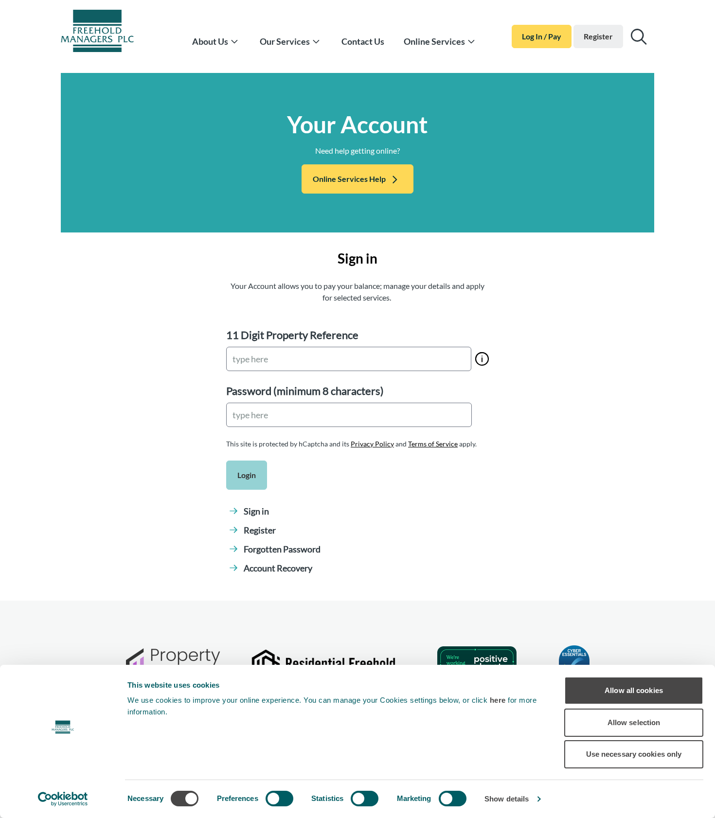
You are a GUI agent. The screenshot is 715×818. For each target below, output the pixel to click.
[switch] (279, 798)
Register (598, 36)
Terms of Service (433, 444)
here (499, 700)
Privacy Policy (372, 444)
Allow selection (634, 722)
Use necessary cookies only (634, 754)
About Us (210, 41)
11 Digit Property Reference (292, 334)
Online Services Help (349, 178)
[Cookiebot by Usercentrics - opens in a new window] (63, 799)
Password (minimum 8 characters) (305, 390)
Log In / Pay (541, 36)
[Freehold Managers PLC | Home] (109, 32)
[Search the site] (638, 36)
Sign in (256, 511)
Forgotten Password (282, 549)
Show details (506, 799)
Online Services (434, 41)
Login (246, 475)
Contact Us (362, 41)
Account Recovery (278, 568)
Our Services (285, 41)
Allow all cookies (634, 690)
